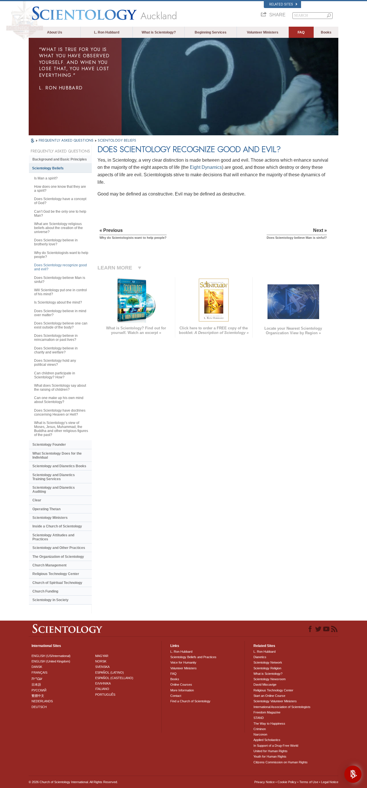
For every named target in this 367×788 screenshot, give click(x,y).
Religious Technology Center (55, 574)
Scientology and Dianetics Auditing (53, 490)
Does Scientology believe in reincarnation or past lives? (56, 338)
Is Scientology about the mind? (58, 302)
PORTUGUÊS (105, 694)
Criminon (259, 729)
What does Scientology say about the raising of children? (60, 388)
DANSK (37, 666)
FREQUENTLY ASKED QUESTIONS (67, 140)
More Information (182, 690)
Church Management (49, 565)
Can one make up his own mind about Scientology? (58, 400)
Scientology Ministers (50, 518)
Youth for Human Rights (269, 756)
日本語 (36, 684)
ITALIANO (102, 689)
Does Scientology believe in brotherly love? (56, 242)
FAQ (301, 32)
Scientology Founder (49, 445)
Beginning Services (211, 32)
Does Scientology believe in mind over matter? (60, 313)
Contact (175, 695)
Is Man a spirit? (46, 178)
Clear (36, 500)
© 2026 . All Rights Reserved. (73, 782)
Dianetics (259, 657)
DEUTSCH (39, 707)
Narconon (260, 734)
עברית (37, 678)
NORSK (100, 661)
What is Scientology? (159, 32)
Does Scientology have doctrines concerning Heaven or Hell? (59, 412)
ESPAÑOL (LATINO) (109, 672)
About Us (54, 32)
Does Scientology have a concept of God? (60, 201)
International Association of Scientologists (282, 707)
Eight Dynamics (206, 167)
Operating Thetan (46, 509)
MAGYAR (101, 656)
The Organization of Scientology (58, 557)
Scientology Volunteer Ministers (275, 701)
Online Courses (181, 684)
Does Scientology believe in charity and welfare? (56, 350)
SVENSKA (102, 666)
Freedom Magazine (266, 712)
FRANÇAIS (39, 672)
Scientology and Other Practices (58, 548)
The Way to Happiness (269, 723)
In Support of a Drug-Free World (275, 745)
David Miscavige (264, 684)
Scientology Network (267, 662)
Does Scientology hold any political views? (55, 363)
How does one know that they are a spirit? (60, 189)
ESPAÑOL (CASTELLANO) (114, 678)
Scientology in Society (50, 600)
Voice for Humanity (183, 662)
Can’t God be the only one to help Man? (60, 214)
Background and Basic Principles (59, 159)
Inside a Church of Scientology (57, 526)
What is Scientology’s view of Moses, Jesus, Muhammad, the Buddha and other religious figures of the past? (61, 429)
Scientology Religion (267, 668)
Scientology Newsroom (269, 679)
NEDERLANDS (42, 701)
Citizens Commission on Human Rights (280, 762)
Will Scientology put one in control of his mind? (60, 292)
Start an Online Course (269, 695)
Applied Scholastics (266, 740)
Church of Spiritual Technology (57, 583)
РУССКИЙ (39, 690)
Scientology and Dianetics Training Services (53, 477)
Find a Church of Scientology (190, 701)
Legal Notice (329, 782)
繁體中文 (38, 695)
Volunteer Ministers (262, 32)
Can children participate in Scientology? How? (54, 375)
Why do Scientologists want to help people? (61, 255)
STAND (258, 717)
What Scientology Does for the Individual (57, 455)
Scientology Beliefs (48, 168)
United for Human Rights (270, 751)
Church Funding (45, 591)
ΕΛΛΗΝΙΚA (103, 683)
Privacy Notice (264, 782)
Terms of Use (308, 782)
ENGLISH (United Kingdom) (51, 661)
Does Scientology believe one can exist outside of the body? (60, 325)
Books (326, 32)
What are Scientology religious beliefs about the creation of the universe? (58, 228)
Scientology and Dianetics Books (59, 466)
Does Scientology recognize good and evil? (60, 267)
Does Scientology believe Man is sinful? (59, 280)
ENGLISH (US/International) (51, 656)
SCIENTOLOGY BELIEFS (117, 140)
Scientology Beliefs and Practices (193, 657)
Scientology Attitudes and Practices (53, 537)
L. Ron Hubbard (106, 32)
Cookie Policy (287, 782)
